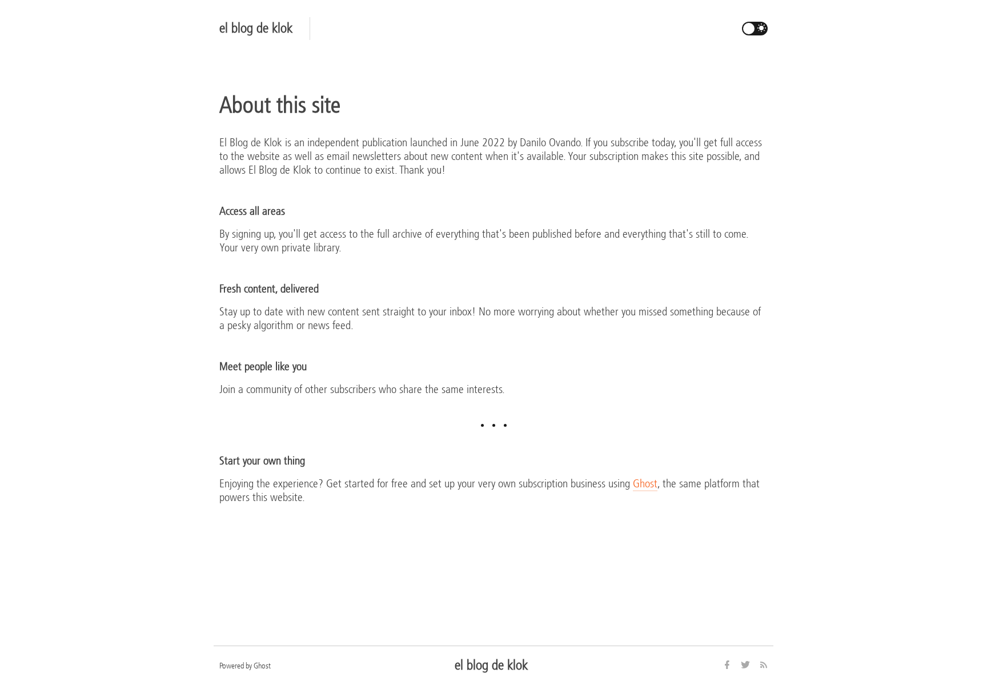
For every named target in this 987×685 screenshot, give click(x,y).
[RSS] (764, 666)
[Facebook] (728, 666)
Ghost (645, 483)
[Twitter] (746, 666)
